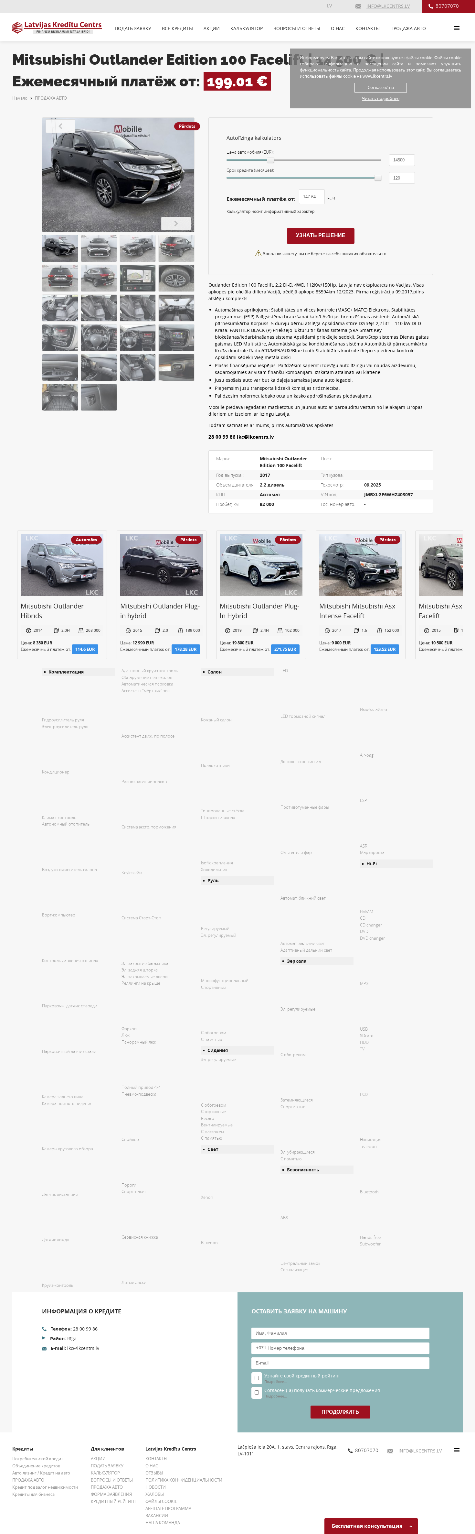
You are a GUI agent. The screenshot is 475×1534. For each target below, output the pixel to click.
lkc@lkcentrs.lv (83, 1348)
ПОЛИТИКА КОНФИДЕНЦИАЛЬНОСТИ (183, 1480)
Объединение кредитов (36, 1466)
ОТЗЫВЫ (154, 1473)
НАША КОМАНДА (162, 1523)
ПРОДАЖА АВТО (408, 28)
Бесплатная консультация (368, 1525)
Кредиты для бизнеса (33, 1494)
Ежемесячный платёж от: (261, 199)
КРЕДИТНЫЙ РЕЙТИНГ (114, 1501)
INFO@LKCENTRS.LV (420, 1451)
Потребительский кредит (37, 1459)
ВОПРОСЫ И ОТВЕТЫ (296, 28)
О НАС (338, 28)
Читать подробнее (380, 98)
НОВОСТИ (155, 1487)
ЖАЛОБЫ (154, 1494)
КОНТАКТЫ (367, 28)
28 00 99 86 (85, 1329)
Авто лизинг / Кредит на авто (41, 1473)
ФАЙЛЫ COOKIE (161, 1501)
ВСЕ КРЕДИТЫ (177, 28)
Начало (19, 98)
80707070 (447, 6)
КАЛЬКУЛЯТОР (246, 28)
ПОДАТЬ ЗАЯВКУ (133, 28)
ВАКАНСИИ (156, 1515)
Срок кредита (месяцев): (250, 170)
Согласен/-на (381, 87)
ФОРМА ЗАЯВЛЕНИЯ (111, 1494)
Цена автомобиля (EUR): (250, 152)
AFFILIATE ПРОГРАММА (168, 1508)
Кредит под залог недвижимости (45, 1487)
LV (329, 6)
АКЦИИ (212, 28)
